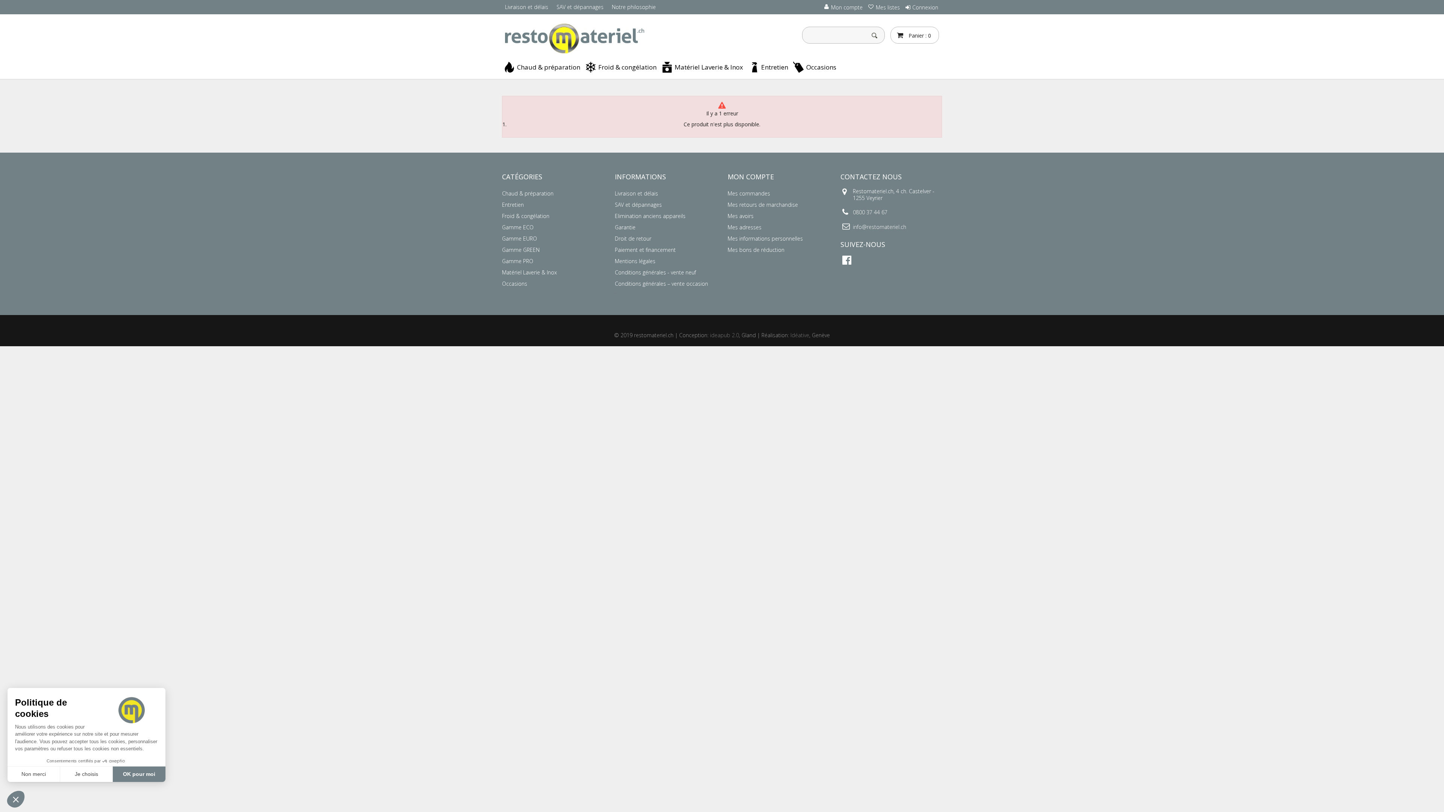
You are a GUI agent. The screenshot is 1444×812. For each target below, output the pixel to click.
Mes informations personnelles (765, 238)
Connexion (925, 7)
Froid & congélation (627, 67)
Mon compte (751, 176)
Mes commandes (749, 193)
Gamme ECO (518, 227)
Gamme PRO (517, 261)
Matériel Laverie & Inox (709, 67)
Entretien (774, 67)
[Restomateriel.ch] (571, 39)
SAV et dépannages (580, 7)
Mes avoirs (741, 216)
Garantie (625, 227)
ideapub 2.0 (724, 335)
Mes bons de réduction (756, 249)
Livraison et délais (526, 7)
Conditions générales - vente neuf (655, 272)
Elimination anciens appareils (650, 216)
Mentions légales (635, 261)
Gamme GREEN (521, 249)
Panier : (919, 35)
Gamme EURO (519, 238)
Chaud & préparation (548, 67)
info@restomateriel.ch (879, 226)
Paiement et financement (645, 249)
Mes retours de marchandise (763, 204)
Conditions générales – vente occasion (661, 283)
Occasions (821, 67)
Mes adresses (744, 227)
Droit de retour (633, 238)
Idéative (799, 335)
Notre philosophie (634, 7)
